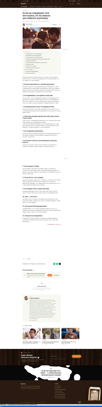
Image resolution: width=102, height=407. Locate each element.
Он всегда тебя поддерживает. (32, 71)
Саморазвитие (50, 6)
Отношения (38, 6)
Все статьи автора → (33, 320)
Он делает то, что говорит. (31, 66)
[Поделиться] (60, 24)
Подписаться (76, 356)
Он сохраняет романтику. (31, 60)
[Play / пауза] (69, 1)
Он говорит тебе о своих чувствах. (33, 67)
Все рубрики (24, 6)
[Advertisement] (42, 155)
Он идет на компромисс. (30, 73)
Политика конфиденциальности (60, 394)
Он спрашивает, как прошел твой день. (33, 55)
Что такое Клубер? (58, 385)
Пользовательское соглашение (60, 389)
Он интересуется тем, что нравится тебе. (34, 57)
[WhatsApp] (57, 264)
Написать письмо (58, 387)
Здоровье (56, 6)
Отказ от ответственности (59, 392)
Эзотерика (43, 6)
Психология (32, 6)
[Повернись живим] (79, 402)
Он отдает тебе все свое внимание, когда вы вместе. (36, 62)
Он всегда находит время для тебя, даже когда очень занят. (38, 59)
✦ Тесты (60, 6)
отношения (28, 258)
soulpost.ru (58, 224)
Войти (50, 275)
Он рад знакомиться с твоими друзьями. (34, 53)
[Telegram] (54, 264)
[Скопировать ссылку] (60, 264)
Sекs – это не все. (29, 69)
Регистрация (56, 275)
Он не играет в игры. (30, 64)
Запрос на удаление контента (60, 397)
